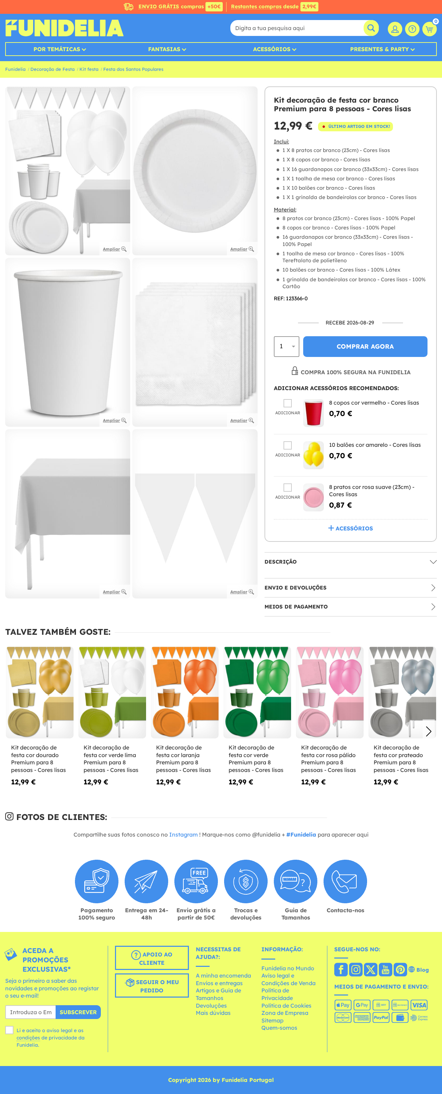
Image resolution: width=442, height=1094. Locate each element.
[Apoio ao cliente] (412, 29)
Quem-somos (279, 1027)
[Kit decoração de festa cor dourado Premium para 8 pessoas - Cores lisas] (40, 693)
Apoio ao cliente (155, 958)
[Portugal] (341, 970)
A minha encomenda (223, 975)
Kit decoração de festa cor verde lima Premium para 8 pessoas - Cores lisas (111, 758)
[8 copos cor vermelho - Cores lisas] (313, 413)
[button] (428, 731)
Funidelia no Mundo (287, 968)
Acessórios (271, 49)
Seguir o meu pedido (156, 986)
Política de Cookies (286, 1005)
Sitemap (272, 1020)
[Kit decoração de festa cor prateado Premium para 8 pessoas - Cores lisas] (402, 693)
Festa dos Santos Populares (133, 69)
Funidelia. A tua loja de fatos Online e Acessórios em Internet (64, 28)
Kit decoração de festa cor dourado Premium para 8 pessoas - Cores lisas (38, 758)
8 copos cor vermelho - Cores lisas (374, 402)
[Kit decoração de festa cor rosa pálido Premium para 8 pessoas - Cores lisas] (330, 693)
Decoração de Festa (52, 69)
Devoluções (211, 1005)
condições (28, 1038)
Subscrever (78, 1012)
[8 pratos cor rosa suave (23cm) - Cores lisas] (313, 497)
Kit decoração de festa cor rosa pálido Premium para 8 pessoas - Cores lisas (328, 758)
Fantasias (164, 49)
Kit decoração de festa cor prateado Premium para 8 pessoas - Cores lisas (401, 758)
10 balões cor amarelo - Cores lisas (375, 444)
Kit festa (88, 69)
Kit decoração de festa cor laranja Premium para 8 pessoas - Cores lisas (183, 758)
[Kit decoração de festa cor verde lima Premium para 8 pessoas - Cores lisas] (112, 693)
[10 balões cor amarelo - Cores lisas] (313, 455)
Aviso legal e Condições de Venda (288, 979)
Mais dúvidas (213, 1012)
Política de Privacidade (277, 994)
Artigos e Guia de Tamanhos (218, 994)
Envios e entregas (219, 983)
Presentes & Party (379, 49)
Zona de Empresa (284, 1012)
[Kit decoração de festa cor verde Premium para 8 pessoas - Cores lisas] (257, 693)
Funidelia (15, 69)
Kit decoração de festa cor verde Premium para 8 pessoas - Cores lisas (256, 758)
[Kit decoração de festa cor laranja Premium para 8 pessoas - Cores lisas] (185, 693)
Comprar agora (365, 346)
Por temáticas (56, 49)
